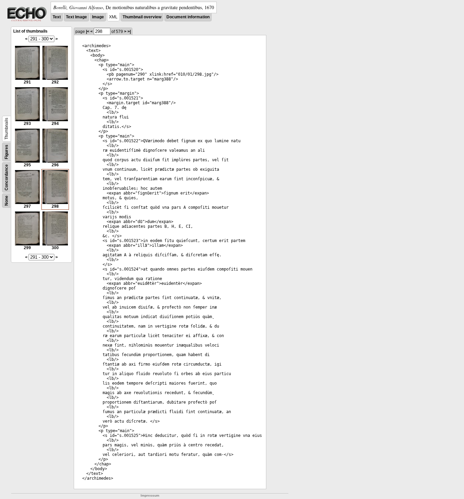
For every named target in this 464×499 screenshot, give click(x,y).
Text (57, 17)
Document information (188, 17)
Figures (6, 152)
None (6, 201)
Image (98, 17)
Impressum (150, 495)
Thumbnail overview (142, 17)
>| (129, 31)
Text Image (76, 17)
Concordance (6, 177)
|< (87, 31)
